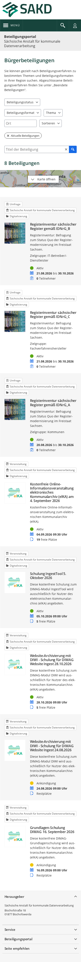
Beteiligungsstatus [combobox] (20, 102)
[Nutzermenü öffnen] (75, 25)
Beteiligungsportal (20, 36)
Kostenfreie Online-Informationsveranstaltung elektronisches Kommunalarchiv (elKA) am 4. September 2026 (52, 492)
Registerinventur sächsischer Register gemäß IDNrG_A (53, 403)
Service (10, 929)
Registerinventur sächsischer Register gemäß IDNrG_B (53, 226)
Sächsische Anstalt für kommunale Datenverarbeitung (39, 905)
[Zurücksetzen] (66, 149)
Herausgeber (14, 896)
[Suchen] (73, 149)
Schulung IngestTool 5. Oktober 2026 (48, 576)
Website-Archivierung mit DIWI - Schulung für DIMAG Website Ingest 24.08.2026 (52, 746)
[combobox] (20, 123)
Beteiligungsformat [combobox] (20, 113)
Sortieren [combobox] (48, 123)
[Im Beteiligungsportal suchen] (63, 25)
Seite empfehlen (17, 948)
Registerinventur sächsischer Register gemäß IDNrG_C (53, 315)
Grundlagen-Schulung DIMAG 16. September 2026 (52, 830)
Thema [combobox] (51, 113)
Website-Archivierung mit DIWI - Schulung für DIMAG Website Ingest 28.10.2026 (52, 660)
